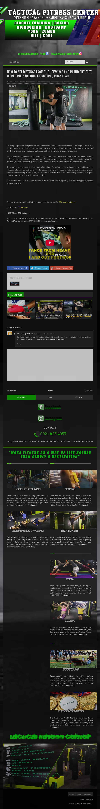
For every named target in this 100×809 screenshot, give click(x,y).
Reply (19, 344)
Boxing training (31, 81)
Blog (23, 81)
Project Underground (84, 804)
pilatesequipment (25, 334)
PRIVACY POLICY (86, 800)
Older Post (89, 391)
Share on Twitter (41, 268)
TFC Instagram (23, 213)
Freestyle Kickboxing (43, 81)
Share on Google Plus (64, 268)
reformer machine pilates (55, 339)
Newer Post (11, 391)
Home (50, 391)
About (79, 795)
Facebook (87, 795)
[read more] (32, 505)
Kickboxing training (57, 81)
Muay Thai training (70, 81)
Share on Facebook (19, 268)
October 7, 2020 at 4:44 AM (44, 334)
